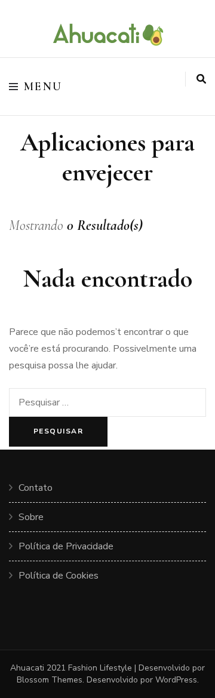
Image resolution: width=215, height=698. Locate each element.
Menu (43, 86)
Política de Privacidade (66, 546)
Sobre (31, 517)
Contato (36, 487)
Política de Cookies (59, 575)
